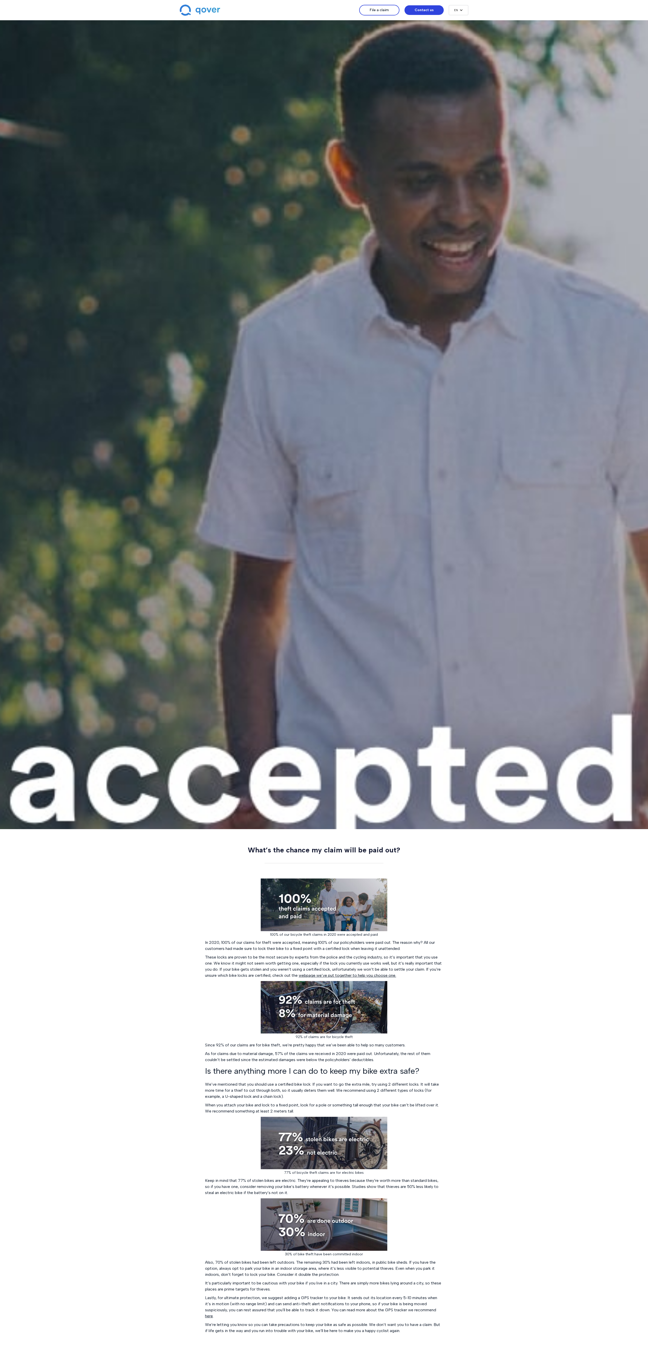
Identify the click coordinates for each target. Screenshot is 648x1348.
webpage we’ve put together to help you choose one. (347, 975)
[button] (458, 10)
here (209, 1316)
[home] (269, 10)
